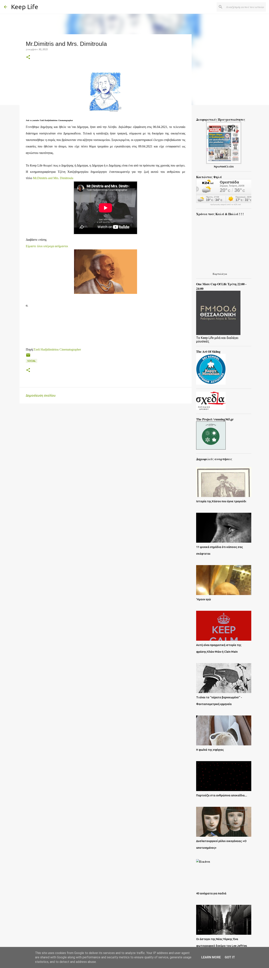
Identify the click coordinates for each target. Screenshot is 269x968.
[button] (28, 57)
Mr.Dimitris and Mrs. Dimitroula (53, 178)
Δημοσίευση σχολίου (41, 395)
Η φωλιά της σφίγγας (210, 749)
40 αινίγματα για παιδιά (211, 893)
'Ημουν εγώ (203, 599)
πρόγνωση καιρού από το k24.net (225, 204)
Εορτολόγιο (220, 274)
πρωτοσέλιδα (224, 166)
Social (31, 361)
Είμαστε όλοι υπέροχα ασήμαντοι (47, 246)
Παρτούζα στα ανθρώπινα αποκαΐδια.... (221, 795)
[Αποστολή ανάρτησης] (28, 356)
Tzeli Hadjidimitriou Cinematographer (57, 349)
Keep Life (24, 6)
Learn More (211, 957)
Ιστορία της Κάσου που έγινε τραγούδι (221, 501)
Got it (230, 957)
